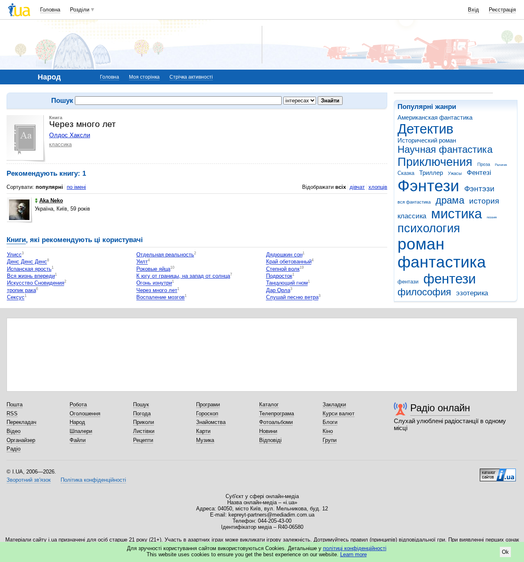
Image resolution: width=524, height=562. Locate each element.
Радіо (13, 449)
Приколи (143, 422)
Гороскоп (207, 413)
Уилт (142, 262)
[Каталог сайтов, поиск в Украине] (498, 472)
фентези (449, 278)
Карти (203, 431)
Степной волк (283, 269)
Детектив (426, 128)
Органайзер (21, 440)
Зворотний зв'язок (29, 480)
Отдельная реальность (165, 255)
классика (412, 216)
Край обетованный (289, 262)
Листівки (143, 431)
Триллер (431, 172)
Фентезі (479, 173)
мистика (456, 213)
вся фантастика (414, 201)
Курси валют (339, 413)
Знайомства (211, 422)
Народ (77, 422)
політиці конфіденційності (354, 548)
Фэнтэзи (479, 188)
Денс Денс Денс (27, 262)
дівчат (357, 187)
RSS (12, 413)
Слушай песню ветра (292, 298)
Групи (330, 440)
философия (424, 292)
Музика (205, 440)
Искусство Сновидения (35, 283)
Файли (78, 440)
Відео (13, 431)
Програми (208, 404)
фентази (408, 282)
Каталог (269, 404)
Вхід (473, 10)
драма (450, 200)
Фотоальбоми (276, 422)
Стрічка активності (191, 77)
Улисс (14, 255)
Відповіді (270, 440)
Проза (483, 164)
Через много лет (156, 290)
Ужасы (455, 173)
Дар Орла (278, 290)
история (484, 201)
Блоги (330, 422)
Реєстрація (502, 10)
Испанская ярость (29, 269)
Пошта (15, 404)
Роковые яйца (153, 269)
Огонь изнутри (154, 283)
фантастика (442, 262)
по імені (76, 187)
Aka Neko (51, 200)
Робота (78, 404)
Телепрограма (276, 413)
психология (429, 228)
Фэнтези (428, 186)
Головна (50, 10)
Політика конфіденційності (93, 480)
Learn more (353, 554)
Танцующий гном (287, 283)
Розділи (79, 10)
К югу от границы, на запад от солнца (183, 276)
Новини (268, 431)
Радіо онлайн (440, 407)
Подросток (279, 276)
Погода (142, 413)
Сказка (406, 173)
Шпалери (81, 431)
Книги (16, 240)
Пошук (141, 404)
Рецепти (143, 440)
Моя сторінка (144, 77)
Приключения (435, 161)
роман (421, 244)
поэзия (492, 217)
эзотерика (472, 293)
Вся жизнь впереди (31, 276)
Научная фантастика (445, 149)
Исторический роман (427, 140)
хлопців (377, 187)
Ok (505, 552)
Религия (501, 165)
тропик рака (21, 290)
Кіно (328, 431)
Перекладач (21, 422)
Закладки (334, 404)
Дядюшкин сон (284, 255)
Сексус (16, 298)
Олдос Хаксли (69, 134)
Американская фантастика (435, 117)
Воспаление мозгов (160, 298)
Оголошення (85, 413)
